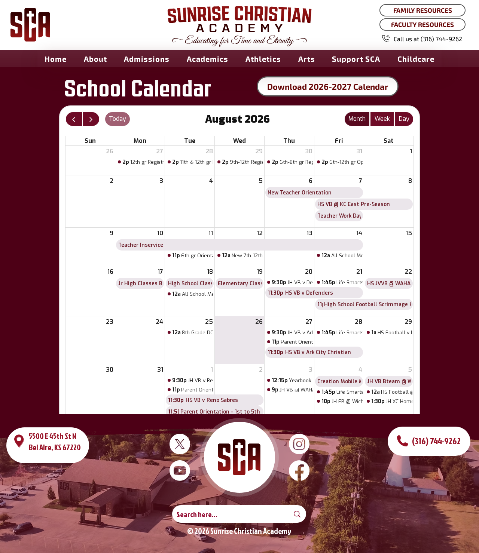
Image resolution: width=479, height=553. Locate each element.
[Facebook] (299, 470)
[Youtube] (180, 470)
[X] (180, 444)
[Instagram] (299, 444)
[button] (95, 58)
